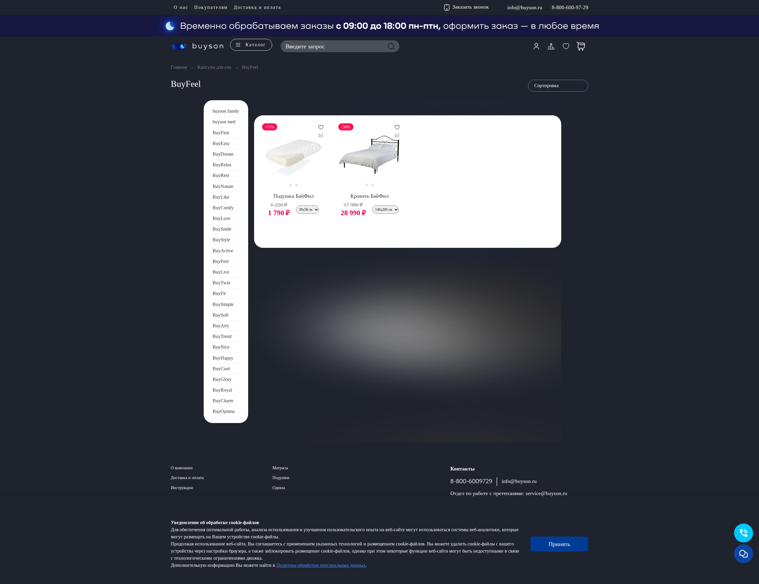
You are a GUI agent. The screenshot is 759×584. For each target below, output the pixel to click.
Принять (559, 544)
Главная (179, 67)
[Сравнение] (551, 46)
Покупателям (211, 7)
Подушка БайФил (293, 196)
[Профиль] (536, 46)
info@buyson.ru (524, 7)
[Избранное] (566, 46)
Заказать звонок (470, 7)
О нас (181, 7)
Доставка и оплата (257, 7)
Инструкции (182, 487)
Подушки (280, 477)
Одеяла (278, 487)
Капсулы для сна (214, 67)
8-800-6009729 (471, 481)
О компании (182, 467)
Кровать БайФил (369, 196)
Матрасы (280, 467)
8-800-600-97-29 (570, 7)
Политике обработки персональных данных (321, 565)
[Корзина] (580, 46)
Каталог (255, 44)
